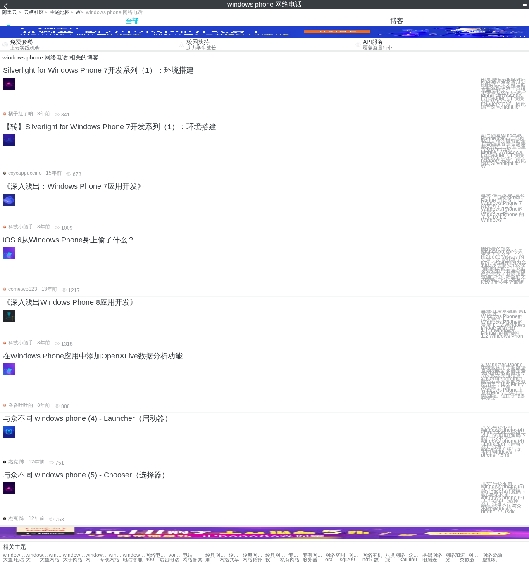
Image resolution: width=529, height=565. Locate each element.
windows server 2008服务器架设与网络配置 (134, 555)
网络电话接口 (156, 555)
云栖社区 (34, 12)
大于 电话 (33, 560)
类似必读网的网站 (471, 560)
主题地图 (60, 12)
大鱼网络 (50, 560)
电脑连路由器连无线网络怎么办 (433, 560)
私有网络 (290, 560)
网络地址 (355, 555)
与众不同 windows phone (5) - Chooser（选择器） (86, 475)
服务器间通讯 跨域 (392, 560)
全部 (132, 20)
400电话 (152, 560)
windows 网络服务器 (37, 555)
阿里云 (9, 12)
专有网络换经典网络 (314, 555)
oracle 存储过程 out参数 (332, 560)
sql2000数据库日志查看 (351, 560)
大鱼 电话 (13, 560)
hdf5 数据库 (373, 560)
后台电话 (169, 560)
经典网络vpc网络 (254, 555)
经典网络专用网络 (216, 555)
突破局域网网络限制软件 (452, 560)
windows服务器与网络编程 (97, 555)
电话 (188, 555)
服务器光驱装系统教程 (314, 560)
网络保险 (475, 555)
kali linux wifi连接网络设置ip (411, 560)
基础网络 (432, 555)
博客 (396, 20)
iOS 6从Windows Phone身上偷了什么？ (69, 240)
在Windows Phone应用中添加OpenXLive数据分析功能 (93, 356)
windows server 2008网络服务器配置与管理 (116, 555)
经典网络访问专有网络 (236, 555)
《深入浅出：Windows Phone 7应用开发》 (74, 186)
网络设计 (93, 560)
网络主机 (372, 555)
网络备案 (193, 560)
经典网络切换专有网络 (276, 555)
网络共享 (229, 560)
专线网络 (109, 560)
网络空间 (335, 555)
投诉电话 (272, 560)
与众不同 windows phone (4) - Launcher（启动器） (87, 418)
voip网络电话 (176, 555)
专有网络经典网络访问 (295, 555)
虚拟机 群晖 (493, 560)
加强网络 (212, 560)
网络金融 (492, 555)
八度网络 (395, 555)
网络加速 (455, 555)
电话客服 (133, 560)
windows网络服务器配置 (56, 555)
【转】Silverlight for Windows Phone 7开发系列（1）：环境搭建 (109, 127)
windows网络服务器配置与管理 (74, 555)
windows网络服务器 (14, 555)
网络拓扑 (252, 560)
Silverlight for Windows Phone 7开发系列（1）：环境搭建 (98, 70)
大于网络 (73, 560)
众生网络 (415, 555)
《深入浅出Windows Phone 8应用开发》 (70, 302)
